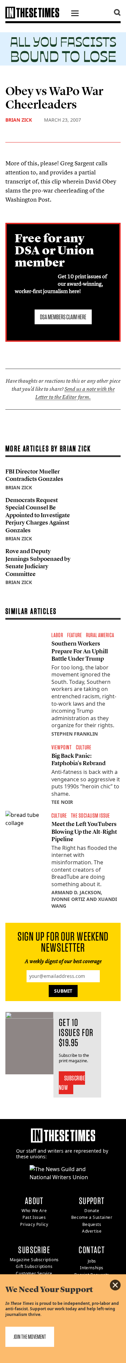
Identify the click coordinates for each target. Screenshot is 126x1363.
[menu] (75, 14)
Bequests (91, 1224)
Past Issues (34, 1217)
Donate (91, 1210)
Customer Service (34, 1273)
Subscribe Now (72, 1082)
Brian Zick (18, 120)
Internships (91, 1268)
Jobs (92, 1261)
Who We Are (34, 1210)
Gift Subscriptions (34, 1266)
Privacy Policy (34, 1224)
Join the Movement (29, 1336)
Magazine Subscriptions (34, 1260)
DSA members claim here (63, 317)
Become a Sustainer (92, 1217)
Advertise (91, 1231)
